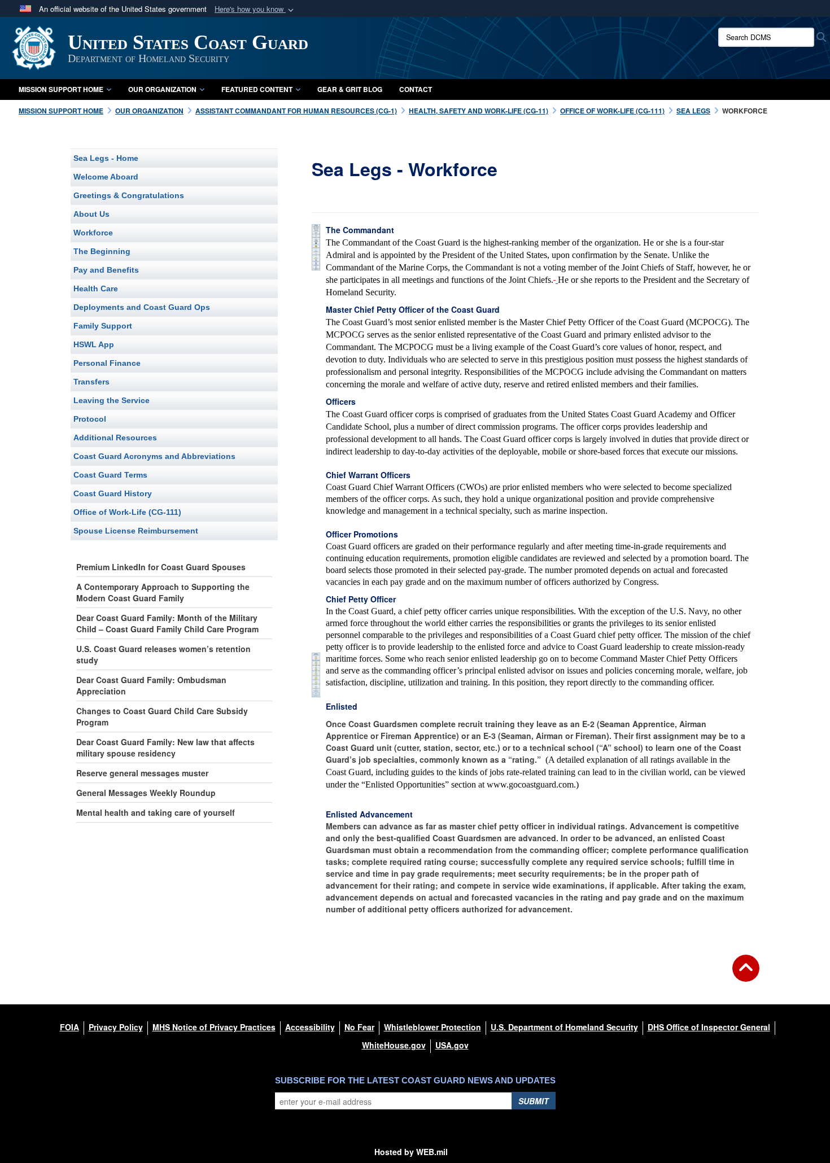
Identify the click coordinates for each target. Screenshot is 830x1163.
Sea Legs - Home (105, 158)
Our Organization (162, 89)
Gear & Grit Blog (349, 89)
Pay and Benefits (106, 269)
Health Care (95, 288)
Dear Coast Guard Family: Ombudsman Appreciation (151, 685)
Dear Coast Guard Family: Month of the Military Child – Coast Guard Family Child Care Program (167, 623)
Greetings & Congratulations (128, 195)
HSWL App (93, 344)
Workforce (93, 232)
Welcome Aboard (105, 176)
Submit (533, 1101)
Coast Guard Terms (110, 474)
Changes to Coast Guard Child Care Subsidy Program (162, 716)
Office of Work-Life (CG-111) (127, 512)
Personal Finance (107, 363)
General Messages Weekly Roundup (146, 792)
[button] (255, 9)
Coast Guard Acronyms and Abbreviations (154, 456)
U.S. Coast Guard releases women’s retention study (163, 654)
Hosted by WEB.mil (411, 1151)
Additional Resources (115, 437)
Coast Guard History (112, 493)
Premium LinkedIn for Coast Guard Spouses (161, 566)
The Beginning (101, 251)
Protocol (89, 418)
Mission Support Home (61, 89)
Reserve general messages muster (142, 773)
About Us (91, 213)
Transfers (91, 381)
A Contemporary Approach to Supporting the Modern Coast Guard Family (163, 592)
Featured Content (256, 89)
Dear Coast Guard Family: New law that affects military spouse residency (165, 747)
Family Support (102, 325)
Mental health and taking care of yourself (155, 812)
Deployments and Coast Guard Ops (141, 307)
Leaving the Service (111, 400)
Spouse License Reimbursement (135, 530)
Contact (415, 89)
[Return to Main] (745, 975)
